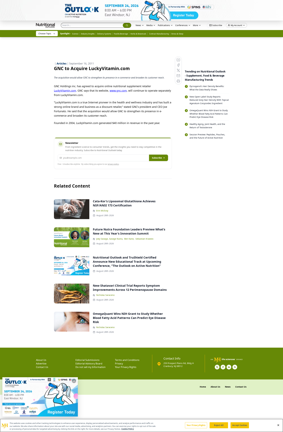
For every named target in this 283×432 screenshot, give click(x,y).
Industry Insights (88, 34)
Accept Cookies (239, 425)
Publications (164, 25)
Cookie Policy (127, 429)
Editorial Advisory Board (88, 363)
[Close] (278, 425)
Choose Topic (44, 33)
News (138, 25)
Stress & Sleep (177, 34)
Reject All (218, 425)
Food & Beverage (121, 34)
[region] (141, 425)
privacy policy (113, 164)
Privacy (119, 363)
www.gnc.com (118, 90)
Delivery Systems (104, 34)
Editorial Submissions (87, 360)
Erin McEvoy (102, 210)
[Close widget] (74, 381)
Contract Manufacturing (159, 34)
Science (75, 34)
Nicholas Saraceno (105, 295)
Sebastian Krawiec (144, 238)
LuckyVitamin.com (65, 90)
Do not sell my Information (90, 367)
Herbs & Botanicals (138, 34)
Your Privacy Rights (125, 367)
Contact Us (42, 367)
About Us (41, 360)
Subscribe (157, 157)
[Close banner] (279, 4)
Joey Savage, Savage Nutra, (109, 238)
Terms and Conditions (127, 360)
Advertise (41, 363)
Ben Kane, (129, 238)
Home (203, 386)
